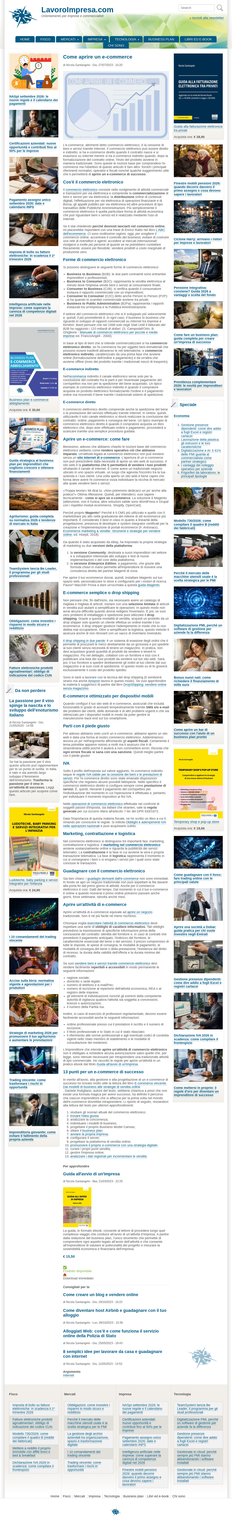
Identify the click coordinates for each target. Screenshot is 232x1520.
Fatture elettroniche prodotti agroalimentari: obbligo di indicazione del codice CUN (31, 671)
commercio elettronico (82, 189)
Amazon (94, 681)
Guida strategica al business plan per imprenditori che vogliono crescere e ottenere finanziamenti (31, 466)
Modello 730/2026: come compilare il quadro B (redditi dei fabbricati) (196, 524)
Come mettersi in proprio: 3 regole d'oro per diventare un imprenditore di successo (196, 1091)
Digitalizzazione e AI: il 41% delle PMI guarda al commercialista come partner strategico (201, 456)
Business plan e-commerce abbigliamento (29, 401)
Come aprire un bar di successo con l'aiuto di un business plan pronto (194, 733)
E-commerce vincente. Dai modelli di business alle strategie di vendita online (115, 1085)
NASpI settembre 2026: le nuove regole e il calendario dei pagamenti (33, 100)
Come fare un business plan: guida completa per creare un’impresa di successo (196, 338)
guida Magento (149, 585)
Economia (181, 416)
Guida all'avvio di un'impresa (117, 1064)
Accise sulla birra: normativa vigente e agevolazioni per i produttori (31, 984)
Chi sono (178, 1496)
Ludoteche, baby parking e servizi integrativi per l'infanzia (33, 881)
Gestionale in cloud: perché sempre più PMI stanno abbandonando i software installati (197, 1457)
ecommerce (77, 376)
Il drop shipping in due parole (84, 641)
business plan (92, 1130)
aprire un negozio (139, 912)
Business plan (133, 1496)
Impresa (94, 1496)
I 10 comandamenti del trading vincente (32, 938)
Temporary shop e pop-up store (196, 822)
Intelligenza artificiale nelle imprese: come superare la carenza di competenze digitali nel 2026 (32, 309)
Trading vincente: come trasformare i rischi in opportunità (27, 1083)
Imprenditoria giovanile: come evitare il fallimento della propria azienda (32, 1135)
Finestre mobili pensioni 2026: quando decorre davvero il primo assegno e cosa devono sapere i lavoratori (197, 188)
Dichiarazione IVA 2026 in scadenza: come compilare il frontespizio (196, 1039)
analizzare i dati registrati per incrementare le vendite (108, 1156)
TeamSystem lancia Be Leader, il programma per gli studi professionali (33, 572)
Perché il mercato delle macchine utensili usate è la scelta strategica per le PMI (195, 576)
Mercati (79, 1496)
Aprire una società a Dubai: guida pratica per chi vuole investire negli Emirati (195, 930)
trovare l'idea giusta (84, 1116)
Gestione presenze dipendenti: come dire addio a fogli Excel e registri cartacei (201, 430)
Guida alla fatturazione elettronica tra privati (198, 128)
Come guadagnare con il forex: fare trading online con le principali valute (198, 878)
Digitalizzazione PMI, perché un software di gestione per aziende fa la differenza (198, 628)
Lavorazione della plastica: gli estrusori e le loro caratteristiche (200, 443)
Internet (68, 1375)
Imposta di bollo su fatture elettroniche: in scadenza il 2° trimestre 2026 (32, 255)
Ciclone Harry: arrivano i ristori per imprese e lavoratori (198, 241)
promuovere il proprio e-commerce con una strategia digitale (113, 1145)
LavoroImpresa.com (77, 9)
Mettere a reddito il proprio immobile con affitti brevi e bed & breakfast (32, 1451)
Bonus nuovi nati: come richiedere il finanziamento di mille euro (196, 681)
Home (55, 1496)
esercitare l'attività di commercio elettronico (118, 923)
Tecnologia (112, 1496)
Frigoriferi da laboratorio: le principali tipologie (200, 474)
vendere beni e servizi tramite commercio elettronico (112, 963)
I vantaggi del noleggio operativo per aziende (197, 467)
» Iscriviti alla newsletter (206, 18)
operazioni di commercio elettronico (97, 804)
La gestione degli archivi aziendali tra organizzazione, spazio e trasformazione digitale (88, 1439)
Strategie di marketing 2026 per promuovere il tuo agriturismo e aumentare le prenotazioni (33, 1036)
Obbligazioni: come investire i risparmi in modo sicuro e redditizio (32, 624)
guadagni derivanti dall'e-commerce (113, 878)
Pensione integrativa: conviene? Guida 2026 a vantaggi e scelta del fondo (195, 291)
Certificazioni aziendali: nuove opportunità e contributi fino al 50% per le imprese (33, 147)
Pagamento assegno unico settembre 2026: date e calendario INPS (30, 203)
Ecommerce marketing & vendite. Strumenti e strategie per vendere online (111, 532)
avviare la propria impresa (89, 1134)
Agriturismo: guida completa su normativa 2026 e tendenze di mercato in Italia (32, 520)
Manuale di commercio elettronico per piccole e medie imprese (110, 334)
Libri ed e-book (158, 1496)
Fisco (67, 1496)
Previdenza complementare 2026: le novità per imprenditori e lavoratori (198, 385)
